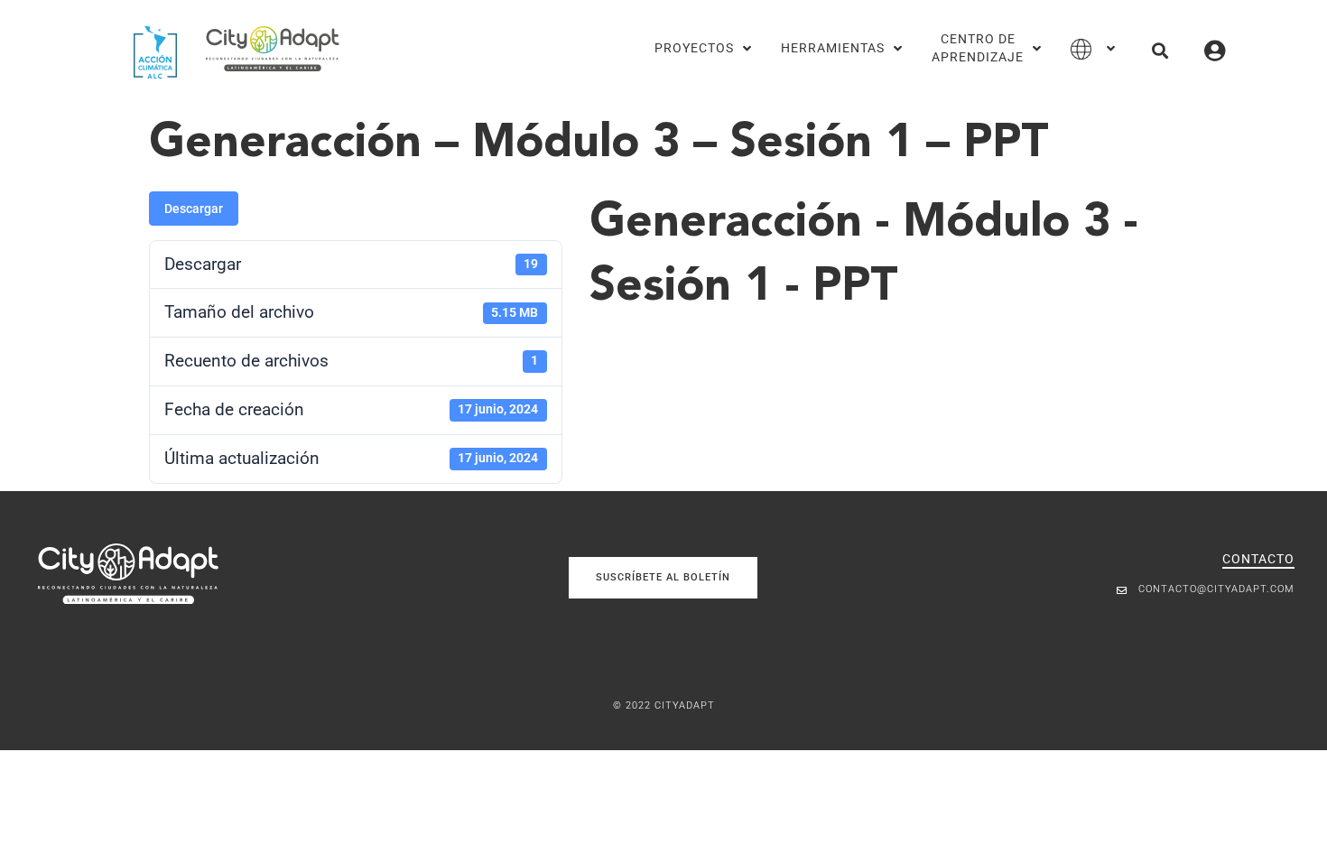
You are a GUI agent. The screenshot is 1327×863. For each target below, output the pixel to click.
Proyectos (694, 48)
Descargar (193, 208)
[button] (1159, 50)
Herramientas (833, 48)
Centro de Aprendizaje (978, 48)
